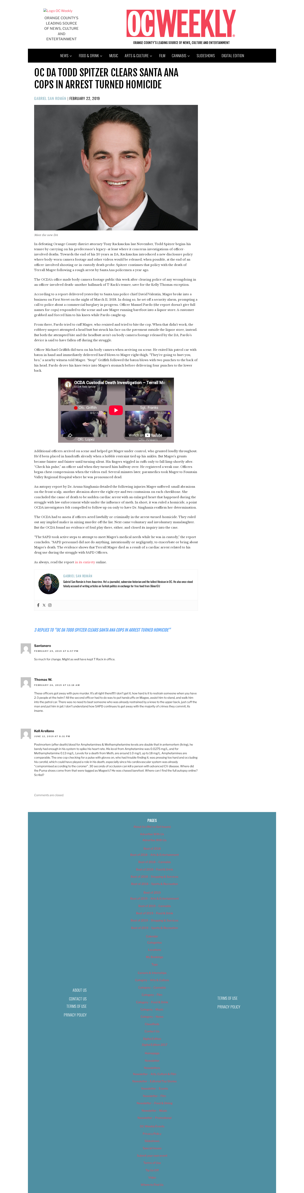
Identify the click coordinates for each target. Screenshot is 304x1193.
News (64, 55)
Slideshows (206, 55)
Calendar (152, 936)
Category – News (152, 1016)
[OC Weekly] (57, 11)
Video (152, 1177)
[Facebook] (38, 605)
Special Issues (152, 1148)
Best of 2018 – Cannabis (154, 862)
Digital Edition (232, 55)
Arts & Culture (137, 55)
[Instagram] (50, 605)
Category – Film (152, 994)
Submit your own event (152, 1155)
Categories (154, 942)
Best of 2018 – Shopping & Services (154, 876)
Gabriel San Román (50, 98)
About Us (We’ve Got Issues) (152, 826)
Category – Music (152, 1009)
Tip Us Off (152, 1170)
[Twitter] (44, 605)
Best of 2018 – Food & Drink (154, 869)
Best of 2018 (152, 848)
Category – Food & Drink (152, 1002)
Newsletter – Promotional (154, 1117)
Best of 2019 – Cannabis (154, 906)
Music (113, 55)
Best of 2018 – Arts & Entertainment (154, 854)
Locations (154, 949)
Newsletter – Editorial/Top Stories (154, 1081)
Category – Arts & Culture (152, 980)
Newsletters (152, 1068)
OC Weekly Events (152, 1126)
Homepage (152, 1053)
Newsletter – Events (154, 1088)
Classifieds (152, 1024)
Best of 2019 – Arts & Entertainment (154, 898)
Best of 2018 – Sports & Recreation (154, 884)
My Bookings (154, 957)
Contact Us (78, 998)
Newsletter (152, 1060)
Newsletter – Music (154, 1110)
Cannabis (179, 55)
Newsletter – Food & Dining (154, 1103)
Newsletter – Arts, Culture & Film (154, 1074)
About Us (80, 990)
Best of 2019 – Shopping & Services (154, 920)
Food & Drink (89, 55)
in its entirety (85, 562)
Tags (154, 964)
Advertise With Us (152, 834)
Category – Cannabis (152, 987)
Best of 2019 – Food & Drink (154, 913)
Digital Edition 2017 (154, 1044)
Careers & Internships (152, 973)
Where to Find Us (152, 1184)
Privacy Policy (75, 1014)
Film (162, 55)
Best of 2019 (152, 892)
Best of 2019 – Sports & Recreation (154, 928)
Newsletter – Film (154, 1096)
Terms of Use (76, 1006)
